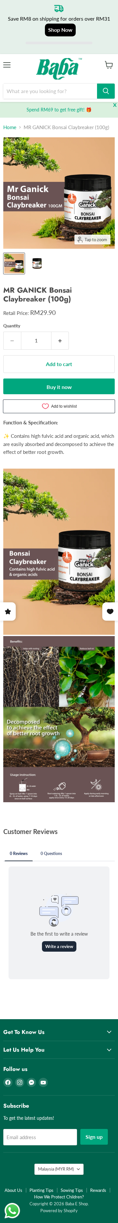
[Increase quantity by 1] (60, 340)
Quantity (11, 325)
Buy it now (59, 387)
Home (9, 127)
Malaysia (56, 1169)
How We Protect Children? (59, 1196)
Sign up (94, 1137)
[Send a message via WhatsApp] (12, 1211)
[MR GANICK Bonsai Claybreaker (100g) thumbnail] (14, 263)
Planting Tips (41, 1190)
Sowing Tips (72, 1190)
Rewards (98, 1190)
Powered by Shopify (59, 1210)
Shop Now (60, 30)
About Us (13, 1190)
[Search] (106, 91)
